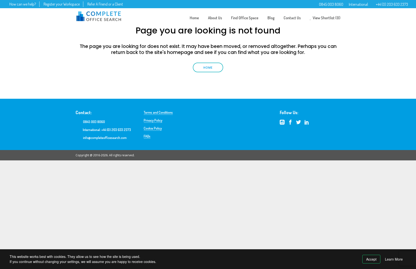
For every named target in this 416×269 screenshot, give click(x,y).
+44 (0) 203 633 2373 (392, 4)
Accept (371, 259)
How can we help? (22, 4)
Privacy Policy (153, 120)
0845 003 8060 (331, 4)
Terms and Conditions (158, 112)
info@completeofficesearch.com (105, 138)
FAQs (147, 136)
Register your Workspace (62, 4)
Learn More (394, 259)
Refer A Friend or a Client (105, 4)
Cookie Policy (153, 128)
